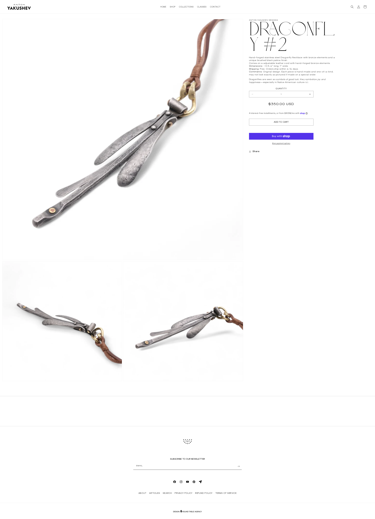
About (142, 493)
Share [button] (256, 151)
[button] (352, 7)
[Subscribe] (238, 466)
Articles (154, 493)
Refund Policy (204, 493)
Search (167, 493)
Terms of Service (226, 493)
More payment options (281, 143)
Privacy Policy (183, 493)
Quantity (281, 89)
